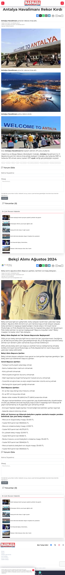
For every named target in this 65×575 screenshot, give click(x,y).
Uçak (17, 162)
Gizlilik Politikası (5, 559)
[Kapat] (33, 570)
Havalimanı (12, 21)
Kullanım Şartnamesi (6, 554)
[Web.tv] (63, 545)
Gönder (4, 198)
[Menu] (62, 3)
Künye (2, 551)
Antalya (4, 21)
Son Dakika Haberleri (33, 162)
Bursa (3, 162)
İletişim (3, 553)
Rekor (13, 162)
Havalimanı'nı (17, 151)
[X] (55, 545)
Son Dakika (23, 162)
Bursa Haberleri (44, 162)
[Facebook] (51, 545)
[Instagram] (59, 545)
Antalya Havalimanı (55, 162)
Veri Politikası (4, 556)
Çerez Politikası (4, 558)
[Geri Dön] (2, 3)
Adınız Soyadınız (7, 173)
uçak (33, 158)
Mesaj (3, 179)
